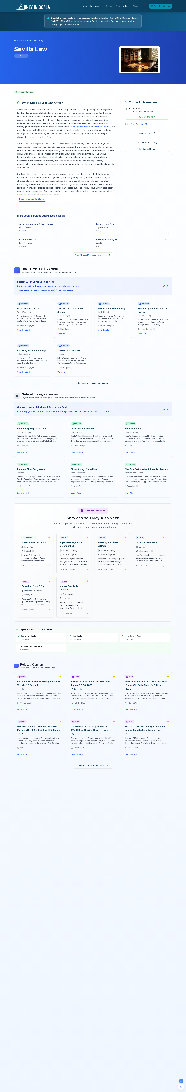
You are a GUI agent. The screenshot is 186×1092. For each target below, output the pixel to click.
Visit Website (137, 124)
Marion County (102, 126)
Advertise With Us (162, 6)
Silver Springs (76, 126)
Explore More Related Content (91, 766)
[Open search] (143, 6)
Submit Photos (149, 149)
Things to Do (122, 6)
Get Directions (145, 133)
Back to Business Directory (30, 40)
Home (84, 6)
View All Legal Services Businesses (91, 255)
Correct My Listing (149, 142)
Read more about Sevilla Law (32, 199)
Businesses (95, 6)
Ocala (87, 126)
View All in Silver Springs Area (95, 383)
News (135, 6)
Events (109, 6)
